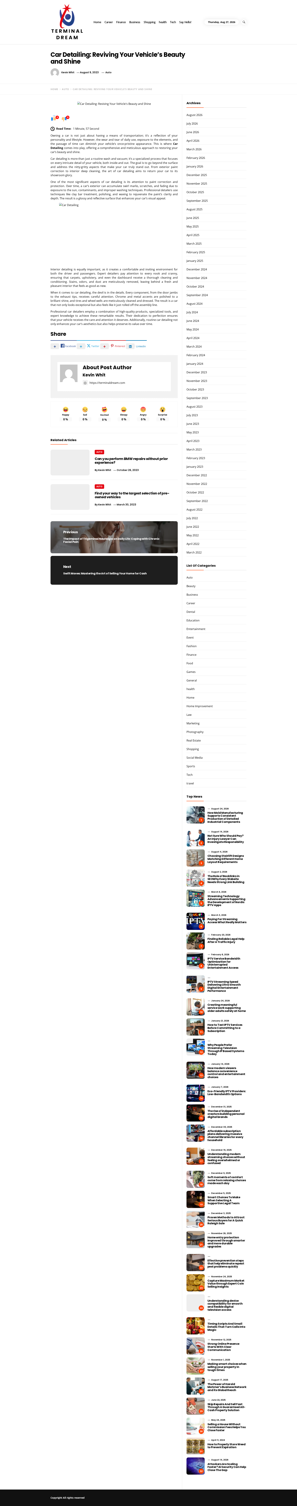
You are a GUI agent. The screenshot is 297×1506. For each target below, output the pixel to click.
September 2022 (197, 501)
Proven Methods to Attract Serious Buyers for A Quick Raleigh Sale (226, 1220)
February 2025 (195, 252)
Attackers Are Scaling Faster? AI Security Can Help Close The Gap (226, 1467)
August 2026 (194, 115)
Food (189, 663)
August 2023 (194, 406)
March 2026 (194, 149)
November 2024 (196, 278)
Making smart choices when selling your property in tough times (226, 1367)
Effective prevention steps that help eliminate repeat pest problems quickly (225, 1264)
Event (190, 637)
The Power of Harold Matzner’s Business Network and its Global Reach (226, 1387)
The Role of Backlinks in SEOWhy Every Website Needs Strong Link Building (225, 879)
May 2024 (192, 329)
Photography (195, 732)
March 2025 (194, 244)
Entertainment (195, 629)
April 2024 (192, 338)
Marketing (193, 723)
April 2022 (192, 544)
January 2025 (194, 261)
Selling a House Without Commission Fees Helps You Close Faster (226, 1427)
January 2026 (194, 166)
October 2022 (195, 492)
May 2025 (192, 226)
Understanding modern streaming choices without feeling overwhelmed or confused (226, 1158)
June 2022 (192, 527)
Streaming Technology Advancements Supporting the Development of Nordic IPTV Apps (226, 900)
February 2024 (195, 355)
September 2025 (197, 201)
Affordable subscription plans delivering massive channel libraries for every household (225, 1135)
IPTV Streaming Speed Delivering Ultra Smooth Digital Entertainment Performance (224, 986)
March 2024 (194, 346)
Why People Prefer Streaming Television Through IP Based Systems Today (225, 1049)
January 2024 (194, 364)
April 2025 (192, 235)
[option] (51, 1498)
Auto (108, 72)
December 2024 (196, 269)
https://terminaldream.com (107, 383)
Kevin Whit (67, 72)
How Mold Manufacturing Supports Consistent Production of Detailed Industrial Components (225, 817)
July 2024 (192, 312)
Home (97, 22)
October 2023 (195, 389)
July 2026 (192, 123)
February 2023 (195, 458)
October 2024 (195, 286)
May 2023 (192, 432)
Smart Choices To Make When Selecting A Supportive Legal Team (223, 1200)
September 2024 (197, 295)
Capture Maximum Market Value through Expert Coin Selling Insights (225, 1284)
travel (190, 783)
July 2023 (192, 415)
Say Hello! (185, 22)
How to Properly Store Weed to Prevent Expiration (226, 1445)
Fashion (191, 646)
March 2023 (194, 449)
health (163, 22)
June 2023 (192, 424)
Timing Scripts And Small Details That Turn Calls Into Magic (226, 1327)
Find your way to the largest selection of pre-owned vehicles (132, 495)
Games (191, 672)
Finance (121, 22)
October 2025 (195, 192)
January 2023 (194, 467)
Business (134, 22)
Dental (190, 612)
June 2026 (192, 132)
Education (193, 620)
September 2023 (197, 398)
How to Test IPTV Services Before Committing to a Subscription (224, 1028)
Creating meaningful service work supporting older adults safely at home (226, 1008)
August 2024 (194, 304)
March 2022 (194, 552)
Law (188, 715)
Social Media (194, 758)
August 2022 (194, 509)
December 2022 (196, 475)
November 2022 (196, 484)
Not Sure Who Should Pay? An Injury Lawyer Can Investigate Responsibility (225, 839)
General (191, 680)
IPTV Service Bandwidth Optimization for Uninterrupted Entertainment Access (223, 963)
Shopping (149, 22)
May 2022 (192, 535)
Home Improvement (199, 706)
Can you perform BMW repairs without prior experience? (131, 460)
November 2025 (196, 183)
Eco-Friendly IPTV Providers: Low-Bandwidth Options (226, 1092)
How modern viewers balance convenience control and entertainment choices (226, 1072)
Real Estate (193, 740)
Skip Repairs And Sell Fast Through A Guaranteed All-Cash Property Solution (226, 1407)
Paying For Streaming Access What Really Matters (226, 920)
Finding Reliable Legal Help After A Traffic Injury (225, 940)
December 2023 (196, 372)
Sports (190, 766)
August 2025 (194, 209)
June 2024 (192, 321)
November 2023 (196, 381)
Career (108, 22)
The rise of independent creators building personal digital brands (226, 1114)
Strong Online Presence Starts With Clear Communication (223, 1347)
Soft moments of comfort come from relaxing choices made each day (226, 1180)
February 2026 (195, 158)
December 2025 (196, 175)
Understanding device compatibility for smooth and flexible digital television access (225, 1305)
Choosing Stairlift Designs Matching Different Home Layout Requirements (225, 859)
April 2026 (192, 141)
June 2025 (192, 218)
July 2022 (192, 518)
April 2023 (192, 441)
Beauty (190, 586)
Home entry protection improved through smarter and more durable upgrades (226, 1241)
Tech (173, 22)
